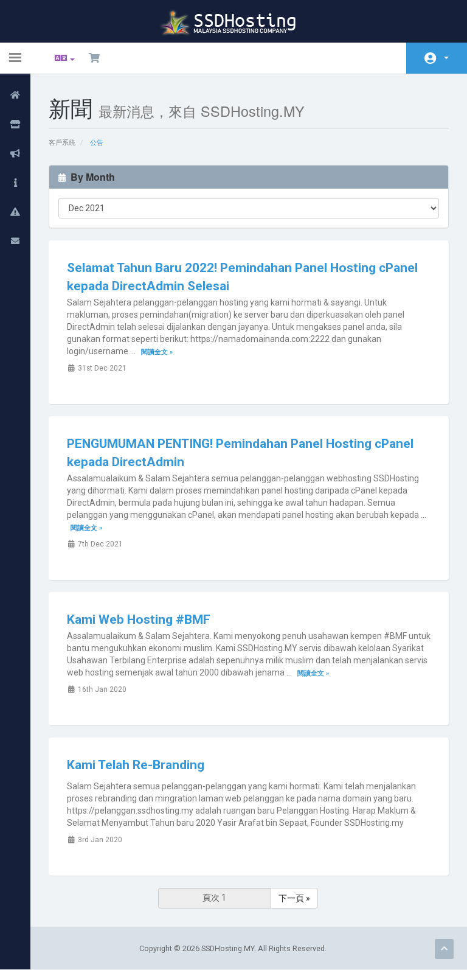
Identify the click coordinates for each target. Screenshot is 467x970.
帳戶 (436, 58)
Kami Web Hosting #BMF (138, 619)
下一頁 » (294, 898)
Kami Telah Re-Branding (135, 765)
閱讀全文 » (157, 352)
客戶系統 (62, 143)
